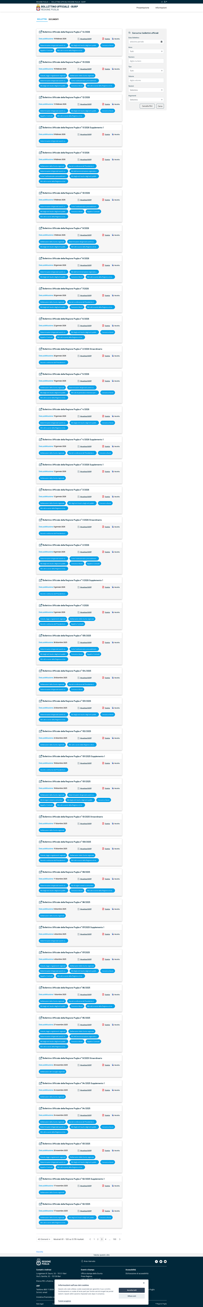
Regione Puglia (42, 2)
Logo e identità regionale (91, 1279)
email (45, 1292)
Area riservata (89, 1261)
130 (115, 1239)
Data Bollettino (133, 37)
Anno (130, 47)
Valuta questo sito (102, 1255)
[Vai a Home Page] (38, 8)
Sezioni (131, 86)
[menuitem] (143, 7)
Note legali (39, 1304)
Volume (131, 76)
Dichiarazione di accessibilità (137, 1273)
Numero (131, 57)
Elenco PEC (40, 1281)
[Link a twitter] (160, 1261)
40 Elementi (45, 1239)
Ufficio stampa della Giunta (91, 1273)
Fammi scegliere (64, 1301)
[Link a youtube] (165, 1261)
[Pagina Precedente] (90, 1239)
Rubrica (50, 1281)
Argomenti (132, 95)
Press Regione (86, 1276)
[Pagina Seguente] (119, 1239)
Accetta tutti (132, 1290)
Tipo (130, 66)
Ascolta (117, 38)
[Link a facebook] (156, 1261)
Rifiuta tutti (132, 1296)
